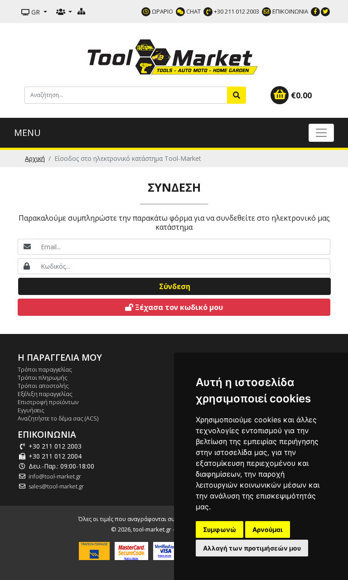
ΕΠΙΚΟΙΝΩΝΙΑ (289, 11)
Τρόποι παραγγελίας (45, 369)
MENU (27, 132)
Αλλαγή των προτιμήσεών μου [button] (252, 548)
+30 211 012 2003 (236, 11)
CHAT (193, 11)
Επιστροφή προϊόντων (48, 402)
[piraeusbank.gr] (94, 550)
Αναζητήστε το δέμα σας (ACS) (58, 418)
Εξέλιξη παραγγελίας (45, 394)
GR (35, 12)
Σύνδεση (174, 286)
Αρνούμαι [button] (267, 529)
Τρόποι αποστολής (43, 386)
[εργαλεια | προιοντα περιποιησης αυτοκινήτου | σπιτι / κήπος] (174, 56)
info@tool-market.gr (55, 476)
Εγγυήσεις (31, 410)
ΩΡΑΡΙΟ (161, 11)
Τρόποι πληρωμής (43, 377)
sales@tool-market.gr (56, 486)
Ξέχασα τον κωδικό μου (178, 307)
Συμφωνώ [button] (219, 529)
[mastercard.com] (131, 550)
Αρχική (35, 158)
